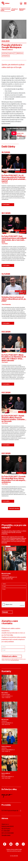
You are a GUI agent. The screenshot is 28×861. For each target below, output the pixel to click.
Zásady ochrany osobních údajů (14, 849)
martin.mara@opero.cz (7, 696)
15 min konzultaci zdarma (18, 538)
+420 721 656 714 (6, 751)
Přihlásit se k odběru (9, 656)
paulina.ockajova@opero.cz (8, 749)
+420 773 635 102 (6, 697)
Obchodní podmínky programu (14, 851)
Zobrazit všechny (14, 508)
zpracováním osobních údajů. (15, 660)
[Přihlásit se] (21, 3)
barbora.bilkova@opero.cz (8, 776)
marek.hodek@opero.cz (9, 577)
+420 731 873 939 (6, 778)
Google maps (6, 835)
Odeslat (5, 612)
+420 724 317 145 (7, 579)
